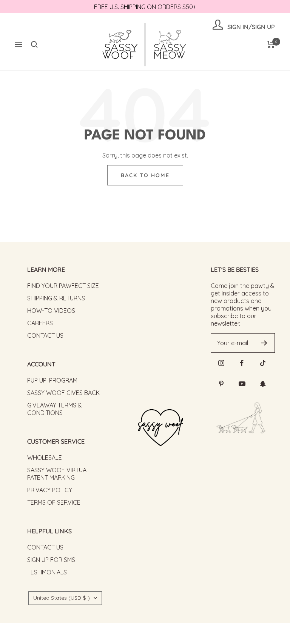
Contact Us (45, 335)
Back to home (145, 175)
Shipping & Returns (56, 298)
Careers (40, 323)
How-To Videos (51, 310)
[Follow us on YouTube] (241, 383)
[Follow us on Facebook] (241, 363)
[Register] (264, 343)
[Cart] (271, 44)
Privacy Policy (49, 490)
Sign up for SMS (51, 559)
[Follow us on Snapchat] (262, 383)
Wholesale (44, 457)
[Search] (34, 44)
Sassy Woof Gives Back (63, 392)
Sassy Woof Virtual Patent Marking (58, 473)
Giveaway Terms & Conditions (54, 408)
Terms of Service (53, 502)
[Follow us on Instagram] (221, 363)
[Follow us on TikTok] (262, 363)
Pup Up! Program (52, 380)
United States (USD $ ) (61, 597)
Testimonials (47, 572)
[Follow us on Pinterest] (221, 383)
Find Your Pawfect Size (63, 285)
